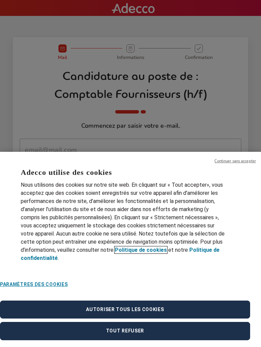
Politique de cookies (141, 250)
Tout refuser (125, 330)
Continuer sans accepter (235, 161)
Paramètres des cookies (34, 284)
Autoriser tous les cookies (125, 309)
